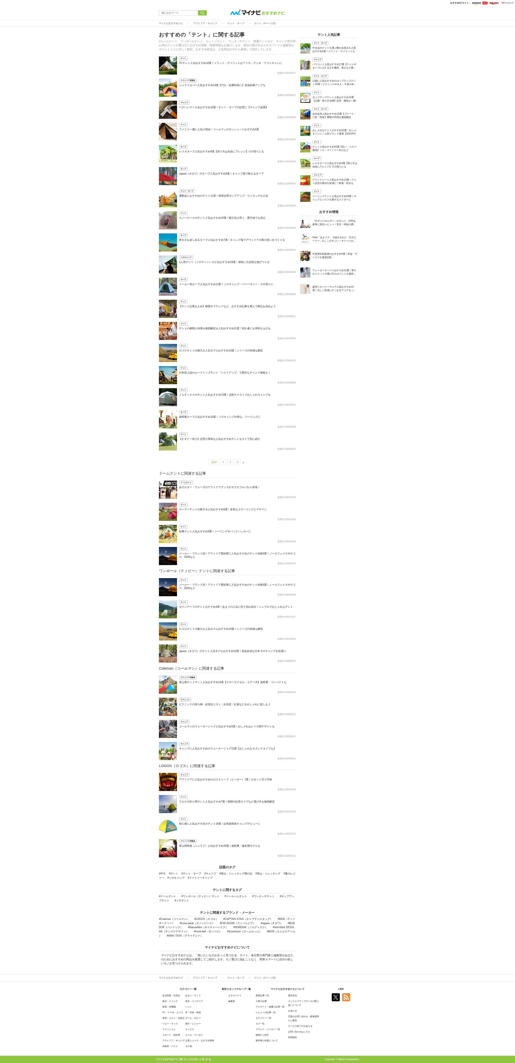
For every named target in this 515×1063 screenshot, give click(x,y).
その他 (188, 1046)
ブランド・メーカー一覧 (268, 1029)
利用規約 (292, 1037)
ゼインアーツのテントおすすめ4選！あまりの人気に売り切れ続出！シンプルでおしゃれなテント (236, 606)
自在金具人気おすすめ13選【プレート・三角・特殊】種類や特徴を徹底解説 (334, 115)
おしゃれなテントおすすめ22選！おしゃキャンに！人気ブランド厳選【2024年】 (334, 132)
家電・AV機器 (169, 1007)
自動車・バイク (170, 1046)
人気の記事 (261, 1001)
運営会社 (292, 995)
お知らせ (292, 1011)
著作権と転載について (267, 1040)
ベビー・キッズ (170, 1023)
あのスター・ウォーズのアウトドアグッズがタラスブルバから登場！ (219, 487)
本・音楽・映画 (193, 1012)
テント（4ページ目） (265, 23)
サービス (189, 1029)
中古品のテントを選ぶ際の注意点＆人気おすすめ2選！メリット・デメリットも (334, 49)
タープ (183, 147)
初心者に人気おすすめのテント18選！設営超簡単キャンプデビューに (219, 823)
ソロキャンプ (186, 257)
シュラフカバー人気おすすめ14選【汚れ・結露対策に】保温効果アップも (222, 85)
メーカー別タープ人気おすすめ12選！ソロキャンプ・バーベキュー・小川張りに (226, 284)
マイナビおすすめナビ (171, 23)
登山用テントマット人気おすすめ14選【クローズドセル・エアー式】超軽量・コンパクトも (232, 682)
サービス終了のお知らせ (300, 1026)
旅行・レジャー (193, 1023)
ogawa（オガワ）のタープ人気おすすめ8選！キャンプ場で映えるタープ (221, 173)
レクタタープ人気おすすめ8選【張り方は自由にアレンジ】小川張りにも (221, 151)
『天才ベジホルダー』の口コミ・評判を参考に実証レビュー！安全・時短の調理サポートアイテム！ (334, 223)
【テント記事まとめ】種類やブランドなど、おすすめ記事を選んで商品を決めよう (227, 306)
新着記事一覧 (262, 995)
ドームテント (186, 482)
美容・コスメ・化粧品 (173, 1018)
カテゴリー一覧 (263, 1018)
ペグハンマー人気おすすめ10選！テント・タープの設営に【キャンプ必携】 (223, 107)
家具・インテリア (194, 1001)
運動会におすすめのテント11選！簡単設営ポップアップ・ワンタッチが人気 (223, 195)
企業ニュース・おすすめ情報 (199, 1040)
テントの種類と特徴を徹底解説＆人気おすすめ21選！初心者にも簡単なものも (225, 328)
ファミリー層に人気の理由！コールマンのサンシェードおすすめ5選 (219, 129)
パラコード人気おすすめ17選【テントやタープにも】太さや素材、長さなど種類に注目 (334, 66)
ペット (188, 1007)
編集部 (231, 1001)
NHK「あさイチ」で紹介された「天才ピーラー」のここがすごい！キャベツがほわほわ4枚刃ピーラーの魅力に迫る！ (334, 239)
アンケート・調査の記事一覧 (270, 1007)
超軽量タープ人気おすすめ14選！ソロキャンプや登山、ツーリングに (219, 416)
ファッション (169, 1029)
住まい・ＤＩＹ (193, 995)
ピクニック (185, 700)
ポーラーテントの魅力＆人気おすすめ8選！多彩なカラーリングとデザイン (223, 509)
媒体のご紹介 (262, 1035)
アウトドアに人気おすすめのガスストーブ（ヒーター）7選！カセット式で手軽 (225, 779)
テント (183, 58)
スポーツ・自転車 (171, 1035)
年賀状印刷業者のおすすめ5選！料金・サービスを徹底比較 (334, 255)
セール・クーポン (194, 1035)
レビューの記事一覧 (266, 1012)
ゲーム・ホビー (193, 1018)
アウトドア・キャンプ (205, 23)
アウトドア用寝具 (188, 80)
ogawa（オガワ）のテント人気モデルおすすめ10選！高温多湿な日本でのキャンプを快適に (232, 651)
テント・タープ (235, 23)
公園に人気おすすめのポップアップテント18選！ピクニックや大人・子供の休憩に (334, 82)
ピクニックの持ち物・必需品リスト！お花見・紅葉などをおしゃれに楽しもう (225, 704)
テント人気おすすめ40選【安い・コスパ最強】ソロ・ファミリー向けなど (334, 148)
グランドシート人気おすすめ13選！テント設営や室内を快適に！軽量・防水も (334, 181)
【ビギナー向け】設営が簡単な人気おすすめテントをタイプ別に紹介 (219, 438)
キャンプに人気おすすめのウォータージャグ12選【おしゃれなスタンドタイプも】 (227, 748)
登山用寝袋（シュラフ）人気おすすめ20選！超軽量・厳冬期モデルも (219, 845)
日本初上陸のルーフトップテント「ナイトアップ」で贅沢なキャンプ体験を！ (225, 372)
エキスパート (235, 995)
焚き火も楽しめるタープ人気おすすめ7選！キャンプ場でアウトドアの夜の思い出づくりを (232, 239)
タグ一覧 (260, 1023)
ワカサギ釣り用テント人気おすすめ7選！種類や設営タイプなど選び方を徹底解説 (227, 801)
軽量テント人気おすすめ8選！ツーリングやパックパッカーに (215, 531)
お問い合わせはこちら (299, 1031)
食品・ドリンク (170, 1001)
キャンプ (184, 103)
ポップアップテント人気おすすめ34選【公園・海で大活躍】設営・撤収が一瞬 (334, 99)
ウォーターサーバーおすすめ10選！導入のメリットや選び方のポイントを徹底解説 (334, 272)
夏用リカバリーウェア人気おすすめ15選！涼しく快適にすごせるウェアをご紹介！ (334, 288)
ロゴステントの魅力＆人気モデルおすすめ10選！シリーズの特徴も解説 (221, 350)
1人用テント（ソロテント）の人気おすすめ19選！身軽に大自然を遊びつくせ (224, 262)
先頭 (214, 462)
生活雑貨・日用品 (171, 995)
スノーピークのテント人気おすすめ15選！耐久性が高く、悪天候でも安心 (222, 217)
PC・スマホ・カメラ (172, 1012)
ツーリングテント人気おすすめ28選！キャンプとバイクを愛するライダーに (334, 198)
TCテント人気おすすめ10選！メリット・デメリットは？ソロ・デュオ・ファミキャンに (230, 63)
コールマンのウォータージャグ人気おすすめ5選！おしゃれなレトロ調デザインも (227, 726)
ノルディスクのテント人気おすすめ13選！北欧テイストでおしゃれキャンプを (225, 394)
